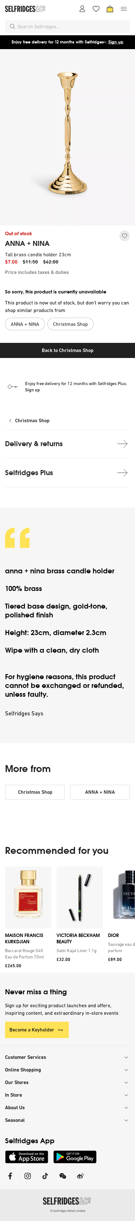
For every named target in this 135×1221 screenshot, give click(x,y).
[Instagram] (28, 1180)
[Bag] (110, 9)
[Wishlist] (96, 9)
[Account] (82, 9)
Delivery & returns (34, 443)
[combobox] (72, 26)
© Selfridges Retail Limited (67, 1210)
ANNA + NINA (27, 243)
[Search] (13, 26)
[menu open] (123, 9)
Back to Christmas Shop (68, 350)
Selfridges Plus (29, 472)
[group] (67, 919)
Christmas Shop (32, 420)
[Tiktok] (45, 1180)
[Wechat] (63, 1180)
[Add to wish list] (124, 235)
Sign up (115, 42)
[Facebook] (10, 1180)
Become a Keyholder (31, 1030)
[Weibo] (80, 1180)
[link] (27, 953)
